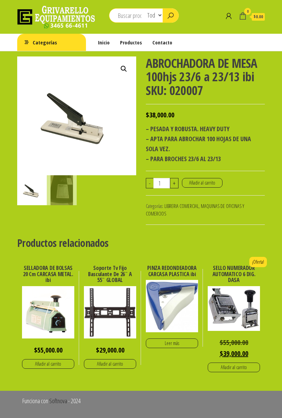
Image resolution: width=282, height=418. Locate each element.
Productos (131, 42)
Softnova (58, 401)
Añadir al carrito (202, 182)
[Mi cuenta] (228, 16)
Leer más (172, 343)
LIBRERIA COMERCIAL (181, 206)
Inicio (104, 42)
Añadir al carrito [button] (48, 363)
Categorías (45, 42)
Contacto (162, 42)
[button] (124, 69)
